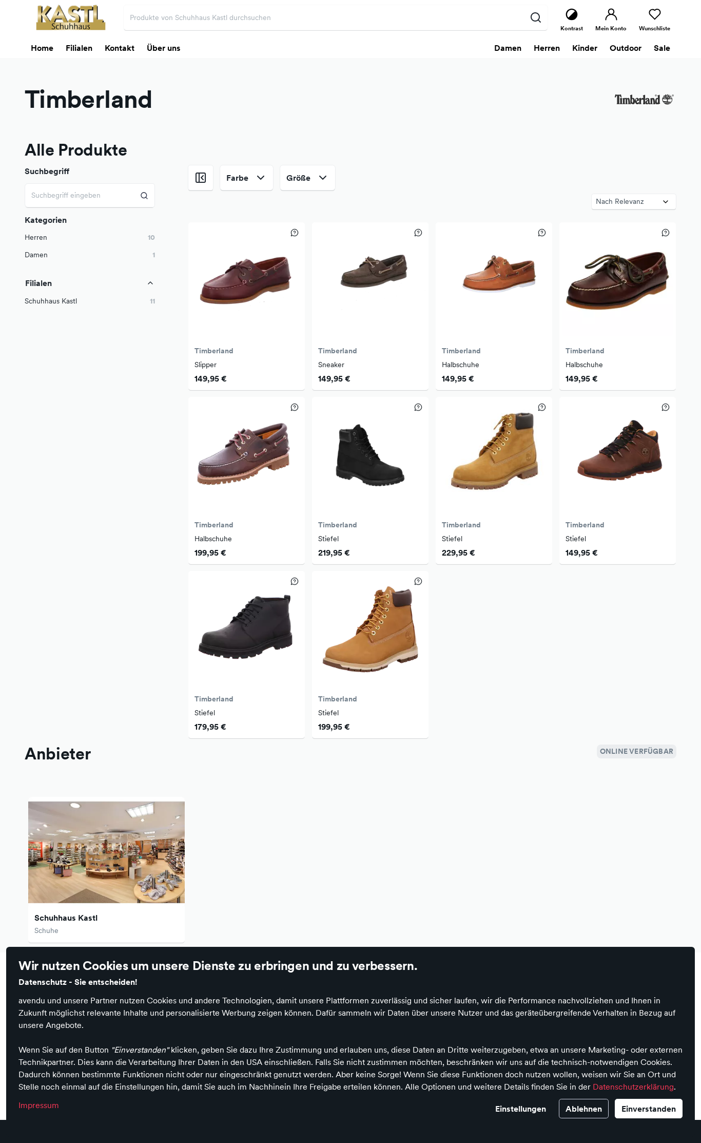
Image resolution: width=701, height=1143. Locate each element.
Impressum (38, 1105)
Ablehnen (584, 1108)
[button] (89, 301)
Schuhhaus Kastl (66, 917)
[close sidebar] (200, 177)
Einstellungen (520, 1108)
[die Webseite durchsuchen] (535, 17)
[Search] (144, 195)
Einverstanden (648, 1108)
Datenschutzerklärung (633, 1086)
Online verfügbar (636, 751)
